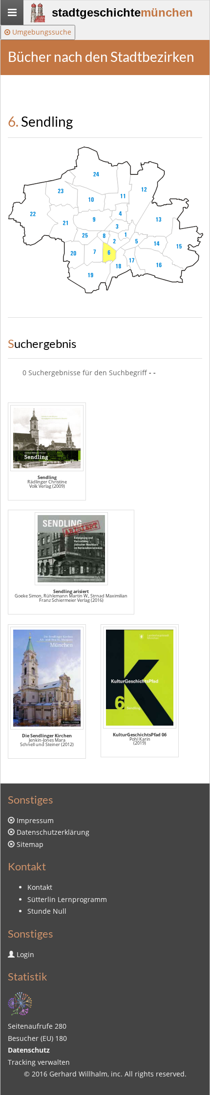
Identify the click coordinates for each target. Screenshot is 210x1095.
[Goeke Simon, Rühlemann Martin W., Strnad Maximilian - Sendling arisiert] (71, 548)
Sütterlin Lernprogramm (67, 899)
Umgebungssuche (40, 32)
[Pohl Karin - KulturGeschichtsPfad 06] (139, 677)
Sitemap (30, 844)
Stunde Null (46, 911)
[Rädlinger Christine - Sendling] (47, 438)
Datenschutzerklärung (53, 832)
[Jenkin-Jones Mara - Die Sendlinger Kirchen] (47, 678)
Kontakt (39, 887)
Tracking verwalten (39, 1062)
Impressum (35, 820)
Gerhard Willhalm (78, 1073)
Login (25, 954)
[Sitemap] (20, 1002)
